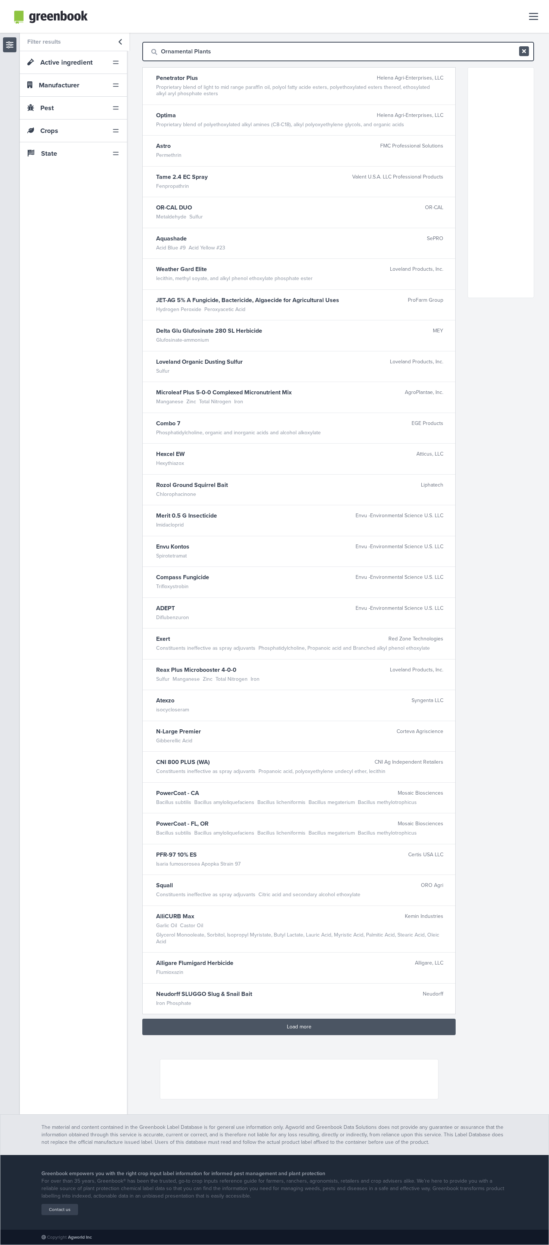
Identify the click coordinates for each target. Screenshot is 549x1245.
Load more (299, 1027)
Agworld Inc (80, 1237)
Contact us (60, 1209)
